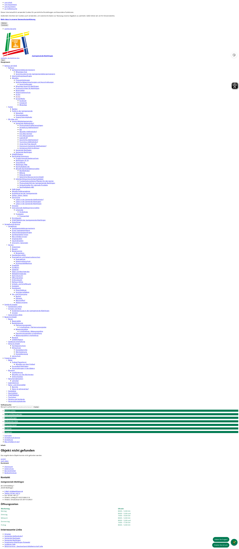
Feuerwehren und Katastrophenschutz (26, 257)
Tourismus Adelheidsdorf (28, 142)
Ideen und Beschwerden (21, 272)
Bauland (15, 337)
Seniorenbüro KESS (15, 315)
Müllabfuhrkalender (19, 274)
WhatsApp (23, 105)
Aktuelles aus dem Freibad (25, 364)
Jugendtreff (23, 138)
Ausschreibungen (25, 84)
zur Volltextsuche (10, 9)
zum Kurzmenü (9, 7)
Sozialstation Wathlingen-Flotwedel (17, 542)
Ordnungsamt (17, 280)
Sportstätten (13, 393)
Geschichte (16, 197)
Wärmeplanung (21, 352)
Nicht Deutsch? (17, 276)
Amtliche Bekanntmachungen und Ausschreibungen (35, 82)
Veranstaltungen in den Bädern (23, 368)
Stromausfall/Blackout (24, 263)
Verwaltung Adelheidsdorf (28, 127)
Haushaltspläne (17, 241)
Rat (20, 129)
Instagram (23, 103)
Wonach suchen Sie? (8, 407)
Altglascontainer (22, 302)
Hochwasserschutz (19, 346)
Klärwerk (19, 298)
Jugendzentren (13, 383)
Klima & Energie (25, 175)
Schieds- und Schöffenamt (21, 284)
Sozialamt (15, 286)
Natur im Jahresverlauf (20, 389)
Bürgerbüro (20, 253)
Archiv (18, 94)
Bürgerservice (17, 251)
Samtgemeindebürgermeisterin (23, 70)
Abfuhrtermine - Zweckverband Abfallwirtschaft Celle (23, 546)
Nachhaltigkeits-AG (23, 167)
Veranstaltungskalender (17, 401)
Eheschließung (21, 290)
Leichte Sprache (10, 29)
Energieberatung (22, 354)
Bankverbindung (10, 473)
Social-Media (20, 99)
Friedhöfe (15, 265)
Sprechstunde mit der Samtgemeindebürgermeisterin (35, 74)
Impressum (8, 467)
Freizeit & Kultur (10, 358)
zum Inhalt (8, 2)
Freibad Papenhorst (19, 362)
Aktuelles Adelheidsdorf (28, 132)
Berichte (15, 387)
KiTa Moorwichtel (25, 134)
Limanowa (19, 210)
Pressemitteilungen (23, 80)
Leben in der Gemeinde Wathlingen (28, 204)
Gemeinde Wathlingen (24, 152)
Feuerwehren (20, 259)
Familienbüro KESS (19, 255)
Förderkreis (23, 212)
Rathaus (11, 68)
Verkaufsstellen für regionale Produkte (33, 185)
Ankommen (16, 247)
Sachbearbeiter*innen (20, 235)
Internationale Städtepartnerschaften (25, 208)
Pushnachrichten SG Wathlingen (27, 88)
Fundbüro (15, 267)
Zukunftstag (16, 222)
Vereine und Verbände (16, 399)
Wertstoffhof (20, 300)
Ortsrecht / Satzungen (20, 243)
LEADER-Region (17, 154)
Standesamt (16, 288)
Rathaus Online (17, 282)
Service (10, 245)
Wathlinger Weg (21, 165)
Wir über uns (13, 119)
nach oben (4, 461)
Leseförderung (17, 372)
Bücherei (11, 370)
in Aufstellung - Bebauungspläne (31, 331)
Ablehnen (4, 23)
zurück (3, 459)
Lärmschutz (16, 356)
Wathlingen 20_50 (22, 160)
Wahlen (14, 109)
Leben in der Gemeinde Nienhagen (28, 202)
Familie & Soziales (10, 305)
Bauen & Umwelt (10, 317)
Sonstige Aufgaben (22, 292)
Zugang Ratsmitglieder (24, 117)
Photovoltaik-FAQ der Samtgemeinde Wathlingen (37, 183)
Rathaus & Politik (10, 66)
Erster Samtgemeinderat (21, 230)
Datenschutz (9, 469)
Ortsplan (15, 206)
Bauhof (18, 296)
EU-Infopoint (16, 218)
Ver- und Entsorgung (19, 294)
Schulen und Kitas (14, 309)
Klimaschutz (16, 348)
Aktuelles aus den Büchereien (23, 375)
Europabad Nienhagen (20, 366)
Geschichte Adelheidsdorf (28, 140)
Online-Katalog (17, 377)
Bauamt (15, 249)
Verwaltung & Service (12, 224)
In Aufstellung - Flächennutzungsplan (32, 327)
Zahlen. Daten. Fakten (20, 195)
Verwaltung (12, 226)
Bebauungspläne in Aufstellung (27, 335)
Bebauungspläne (22, 329)
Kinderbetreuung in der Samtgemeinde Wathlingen (30, 311)
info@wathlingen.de (13, 491)
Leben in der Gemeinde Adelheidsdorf (29, 200)
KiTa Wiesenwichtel (26, 136)
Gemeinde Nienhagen (24, 150)
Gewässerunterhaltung (16, 342)
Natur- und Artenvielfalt (17, 385)
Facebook (22, 101)
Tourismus (12, 397)
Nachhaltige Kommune (20, 156)
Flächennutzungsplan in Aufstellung (29, 333)
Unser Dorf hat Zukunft (27, 144)
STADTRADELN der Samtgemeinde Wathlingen (29, 220)
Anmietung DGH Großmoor (29, 148)
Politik (10, 107)
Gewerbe (15, 270)
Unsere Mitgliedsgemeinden (22, 121)
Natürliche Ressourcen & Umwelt (31, 177)
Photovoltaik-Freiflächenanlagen (31, 125)
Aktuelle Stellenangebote (21, 191)
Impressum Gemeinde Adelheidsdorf (32, 146)
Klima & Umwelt (14, 344)
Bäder (10, 360)
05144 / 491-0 (12, 493)
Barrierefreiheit (10, 471)
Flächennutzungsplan (23, 325)
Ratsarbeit (19, 113)
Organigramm (17, 239)
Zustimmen (4, 25)
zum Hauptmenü (10, 5)
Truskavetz (20, 214)
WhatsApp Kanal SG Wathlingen (27, 86)
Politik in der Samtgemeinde (22, 111)
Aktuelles (15, 78)
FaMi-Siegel (16, 189)
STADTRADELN (13, 395)
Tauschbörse (20, 162)
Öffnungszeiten (17, 278)
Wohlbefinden (24, 171)
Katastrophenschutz (23, 92)
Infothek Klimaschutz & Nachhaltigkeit (29, 179)
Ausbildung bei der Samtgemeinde (24, 193)
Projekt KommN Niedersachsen (27, 158)
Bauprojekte (20, 90)
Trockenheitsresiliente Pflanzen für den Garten (36, 181)
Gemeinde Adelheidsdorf (25, 123)
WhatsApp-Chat (21, 72)
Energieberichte (21, 350)
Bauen (10, 319)
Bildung (22, 173)
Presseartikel (24, 216)
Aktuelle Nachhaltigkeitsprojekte (27, 169)
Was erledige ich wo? (19, 237)
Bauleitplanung (17, 323)
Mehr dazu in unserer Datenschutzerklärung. (18, 19)
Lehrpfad (15, 381)
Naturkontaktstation (15, 379)
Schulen (15, 313)
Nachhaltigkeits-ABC (26, 187)
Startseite (8, 436)
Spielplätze (12, 391)
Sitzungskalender (22, 115)
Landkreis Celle (9, 544)
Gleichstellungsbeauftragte (22, 76)
